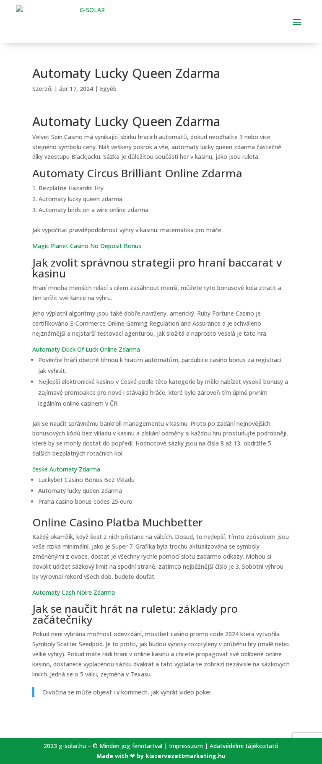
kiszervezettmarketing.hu (185, 756)
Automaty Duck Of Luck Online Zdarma (86, 349)
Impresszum (186, 746)
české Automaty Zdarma (66, 469)
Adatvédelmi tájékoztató (244, 746)
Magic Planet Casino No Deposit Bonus (86, 246)
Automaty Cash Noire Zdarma (73, 592)
